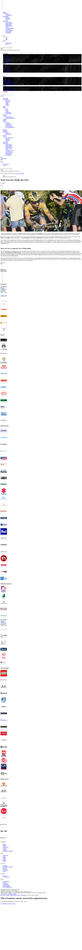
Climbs (7, 60)
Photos (7, 68)
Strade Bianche (9, 22)
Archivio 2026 (6, 884)
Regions (7, 61)
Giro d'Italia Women (10, 28)
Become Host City (9, 137)
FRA (7, 38)
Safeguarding (23, 895)
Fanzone (5, 91)
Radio (4, 861)
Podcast (4, 860)
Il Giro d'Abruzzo (9, 30)
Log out (7, 44)
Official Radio (8, 72)
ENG (4, 36)
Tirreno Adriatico (9, 23)
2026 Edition (5, 53)
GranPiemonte (8, 31)
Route (4, 844)
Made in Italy (8, 62)
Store (4, 11)
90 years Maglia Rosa (10, 84)
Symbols (7, 79)
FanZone (5, 867)
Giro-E (7, 27)
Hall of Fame (8, 82)
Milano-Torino (9, 24)
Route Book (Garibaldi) (8, 851)
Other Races (5, 21)
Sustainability (6, 16)
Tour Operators (9, 15)
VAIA (7, 20)
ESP (6, 39)
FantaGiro (5, 865)
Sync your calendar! (20, 173)
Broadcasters (8, 70)
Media (4, 63)
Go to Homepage (4, 903)
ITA (6, 37)
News (7, 67)
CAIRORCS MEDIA (12, 894)
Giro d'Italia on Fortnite (10, 90)
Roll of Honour (9, 81)
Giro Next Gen (9, 29)
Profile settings (9, 43)
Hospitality (5, 13)
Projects (4, 135)
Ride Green (8, 18)
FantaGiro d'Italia (9, 89)
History (4, 76)
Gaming (4, 85)
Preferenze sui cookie (5, 895)
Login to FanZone (11, 903)
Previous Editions (9, 83)
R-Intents (7, 17)
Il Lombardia (8, 32)
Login (4, 40)
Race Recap (8, 100)
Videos (7, 69)
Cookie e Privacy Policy (15, 895)
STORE (4, 129)
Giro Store (5, 869)
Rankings (7, 58)
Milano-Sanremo (9, 25)
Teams (7, 59)
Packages (7, 14)
